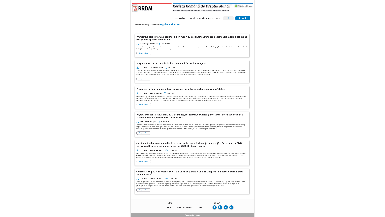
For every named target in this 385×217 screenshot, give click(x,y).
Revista (182, 18)
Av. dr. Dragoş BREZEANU (149, 44)
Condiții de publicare (184, 207)
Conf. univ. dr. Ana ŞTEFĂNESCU (151, 93)
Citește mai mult (143, 53)
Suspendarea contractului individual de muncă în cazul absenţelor (171, 63)
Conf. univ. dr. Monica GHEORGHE (152, 150)
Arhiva (169, 207)
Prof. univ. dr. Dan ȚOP (148, 122)
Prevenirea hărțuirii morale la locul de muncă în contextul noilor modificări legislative (180, 89)
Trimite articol (243, 18)
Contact (200, 207)
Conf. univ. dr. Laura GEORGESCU (151, 68)
